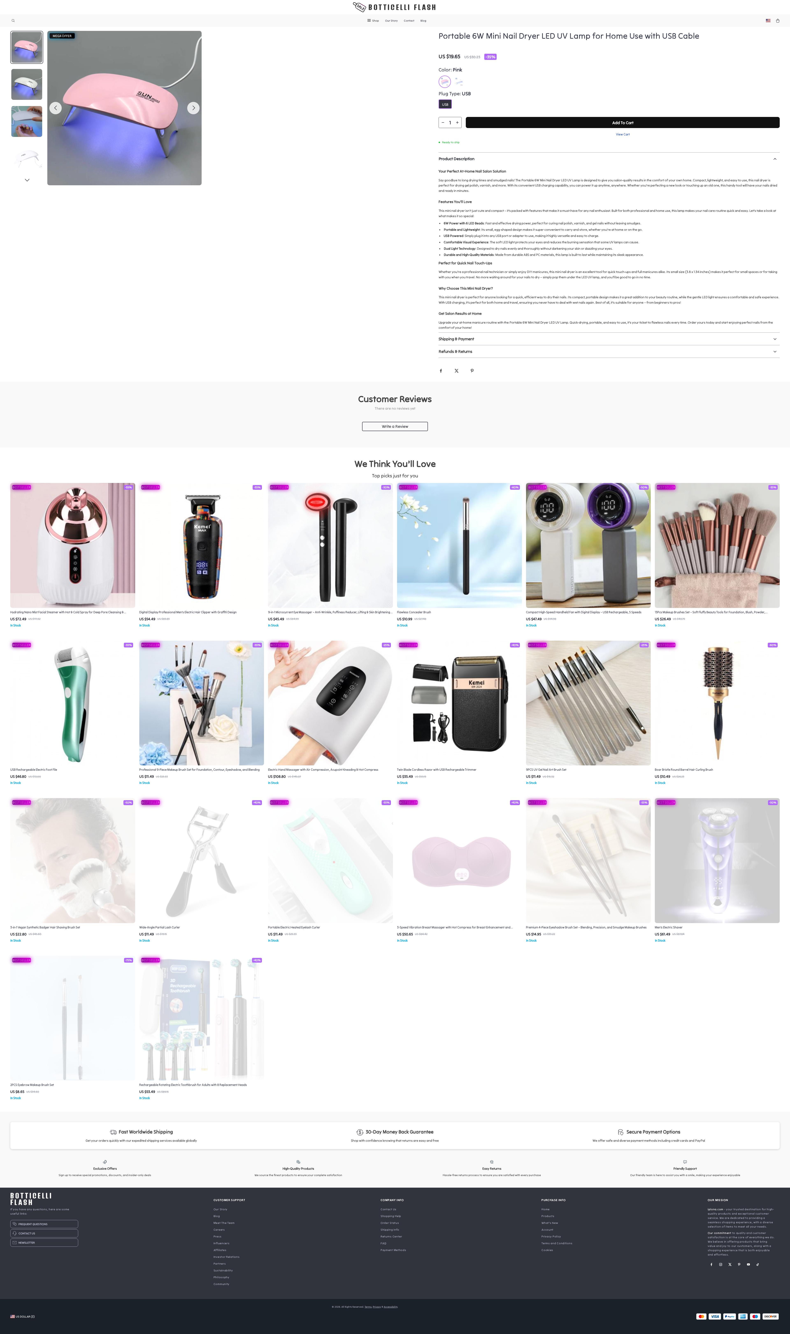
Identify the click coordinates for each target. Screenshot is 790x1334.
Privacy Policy (551, 1236)
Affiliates (220, 1250)
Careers (219, 1229)
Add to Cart (622, 122)
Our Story (391, 20)
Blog (423, 20)
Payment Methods (393, 1250)
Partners (220, 1263)
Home (545, 1209)
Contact (409, 20)
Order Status (390, 1223)
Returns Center (391, 1236)
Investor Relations (227, 1257)
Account (547, 1229)
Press (218, 1236)
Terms (368, 1306)
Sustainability (223, 1270)
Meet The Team (224, 1223)
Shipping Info (390, 1229)
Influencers (222, 1243)
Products (547, 1216)
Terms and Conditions (556, 1243)
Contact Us (388, 1209)
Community (221, 1284)
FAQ (384, 1243)
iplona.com (715, 1209)
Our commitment (719, 1233)
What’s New (549, 1223)
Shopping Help (391, 1216)
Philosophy (221, 1277)
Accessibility (390, 1306)
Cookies (547, 1250)
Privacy (377, 1306)
